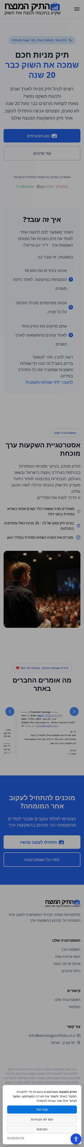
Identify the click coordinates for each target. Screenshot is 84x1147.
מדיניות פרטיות (15, 1138)
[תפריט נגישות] (76, 1139)
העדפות (42, 1129)
